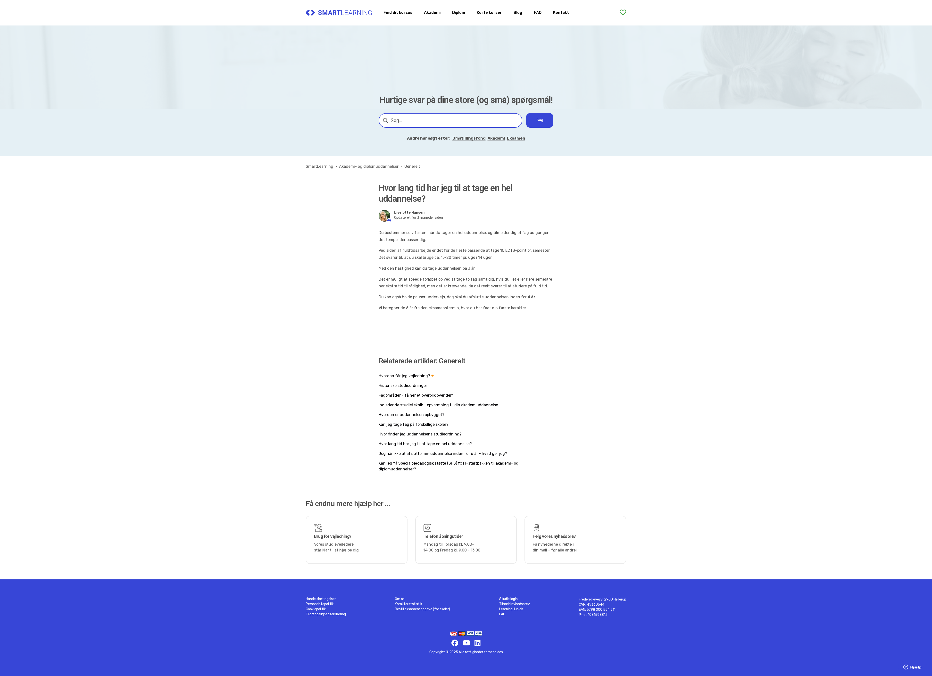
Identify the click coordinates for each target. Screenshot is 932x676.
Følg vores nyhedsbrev (554, 536)
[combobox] (450, 120)
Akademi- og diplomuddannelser (369, 166)
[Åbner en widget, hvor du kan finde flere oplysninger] (912, 667)
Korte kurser (489, 12)
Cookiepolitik (316, 609)
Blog (518, 12)
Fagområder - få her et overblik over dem (416, 395)
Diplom (458, 12)
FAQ (537, 12)
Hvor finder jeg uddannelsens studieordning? (420, 434)
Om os (400, 599)
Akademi (432, 12)
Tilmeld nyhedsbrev (514, 604)
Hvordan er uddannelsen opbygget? (411, 414)
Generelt (412, 166)
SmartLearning (319, 166)
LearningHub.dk (511, 609)
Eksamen (516, 138)
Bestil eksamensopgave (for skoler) (422, 609)
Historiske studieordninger (403, 385)
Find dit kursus (397, 12)
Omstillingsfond (469, 138)
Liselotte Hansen (409, 212)
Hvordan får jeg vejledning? (404, 376)
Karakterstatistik (408, 604)
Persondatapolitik (320, 604)
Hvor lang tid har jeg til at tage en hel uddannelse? (425, 444)
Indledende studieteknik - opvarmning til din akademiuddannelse (438, 405)
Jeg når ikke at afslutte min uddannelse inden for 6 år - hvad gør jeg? (443, 453)
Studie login (508, 599)
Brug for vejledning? (332, 536)
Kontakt (561, 12)
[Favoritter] (623, 13)
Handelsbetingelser (321, 599)
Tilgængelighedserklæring (326, 614)
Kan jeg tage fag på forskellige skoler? (414, 424)
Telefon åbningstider (443, 536)
